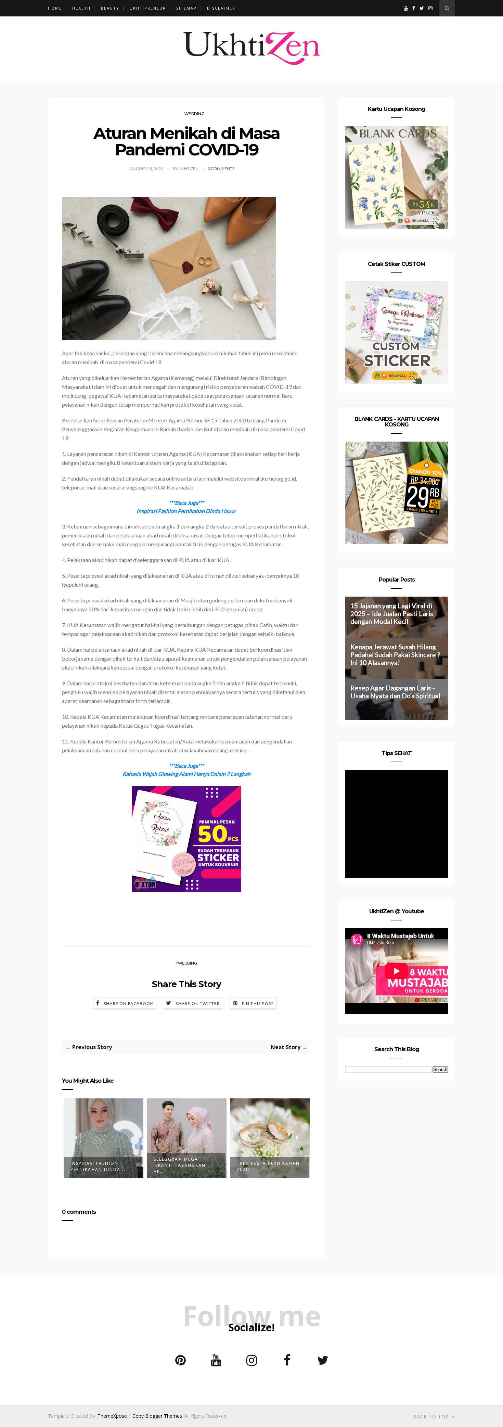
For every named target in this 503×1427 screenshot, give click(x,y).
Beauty (110, 8)
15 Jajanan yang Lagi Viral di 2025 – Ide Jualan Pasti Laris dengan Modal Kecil (391, 613)
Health (81, 8)
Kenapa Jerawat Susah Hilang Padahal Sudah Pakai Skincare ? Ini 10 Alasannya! (395, 654)
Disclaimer (221, 8)
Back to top (432, 1416)
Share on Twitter (198, 1003)
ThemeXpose (112, 1416)
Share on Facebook (128, 1003)
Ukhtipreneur (148, 8)
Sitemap (186, 8)
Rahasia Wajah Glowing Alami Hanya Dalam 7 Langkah (186, 773)
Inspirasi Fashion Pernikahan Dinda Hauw (186, 511)
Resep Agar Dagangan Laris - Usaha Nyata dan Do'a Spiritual (395, 692)
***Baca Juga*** (186, 502)
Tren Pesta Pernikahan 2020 (268, 1166)
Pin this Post (258, 1003)
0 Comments (221, 168)
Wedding (194, 113)
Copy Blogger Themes (157, 1416)
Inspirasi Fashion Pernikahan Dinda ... (98, 1166)
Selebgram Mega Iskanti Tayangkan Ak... (180, 1165)
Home (55, 8)
